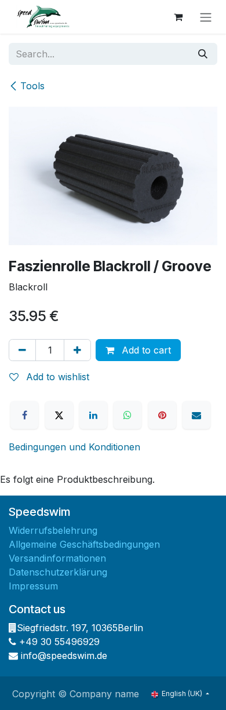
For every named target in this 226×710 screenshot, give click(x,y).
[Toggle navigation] (205, 17)
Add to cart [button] (145, 350)
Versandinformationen (57, 558)
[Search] (202, 54)
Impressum (33, 586)
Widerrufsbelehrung (53, 530)
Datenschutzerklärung (58, 572)
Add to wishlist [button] (56, 377)
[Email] (196, 415)
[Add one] (77, 350)
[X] (59, 415)
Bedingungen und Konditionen (74, 447)
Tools (32, 86)
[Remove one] (22, 350)
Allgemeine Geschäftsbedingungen (84, 544)
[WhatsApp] (127, 415)
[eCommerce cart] (177, 16)
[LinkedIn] (93, 415)
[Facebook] (24, 415)
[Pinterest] (162, 415)
